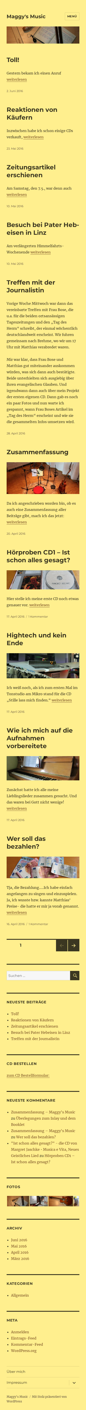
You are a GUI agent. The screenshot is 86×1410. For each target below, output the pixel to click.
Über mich (16, 1372)
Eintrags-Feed (23, 1338)
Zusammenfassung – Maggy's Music (43, 1112)
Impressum (17, 1382)
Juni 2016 (19, 1240)
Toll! (13, 60)
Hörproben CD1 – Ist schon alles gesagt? (38, 556)
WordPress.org (24, 1350)
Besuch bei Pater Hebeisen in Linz (43, 228)
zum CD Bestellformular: (28, 1075)
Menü (72, 16)
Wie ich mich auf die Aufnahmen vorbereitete (40, 738)
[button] (18, 1201)
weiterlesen (17, 79)
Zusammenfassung (38, 452)
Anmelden (20, 1332)
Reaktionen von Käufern (32, 113)
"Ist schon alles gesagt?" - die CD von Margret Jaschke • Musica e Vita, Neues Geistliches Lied (45, 1149)
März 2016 (20, 1258)
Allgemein (20, 1295)
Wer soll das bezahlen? (26, 842)
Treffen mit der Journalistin (31, 286)
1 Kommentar (38, 616)
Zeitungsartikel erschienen (31, 171)
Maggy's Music (26, 16)
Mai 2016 (19, 1246)
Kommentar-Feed (27, 1344)
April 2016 (20, 1252)
